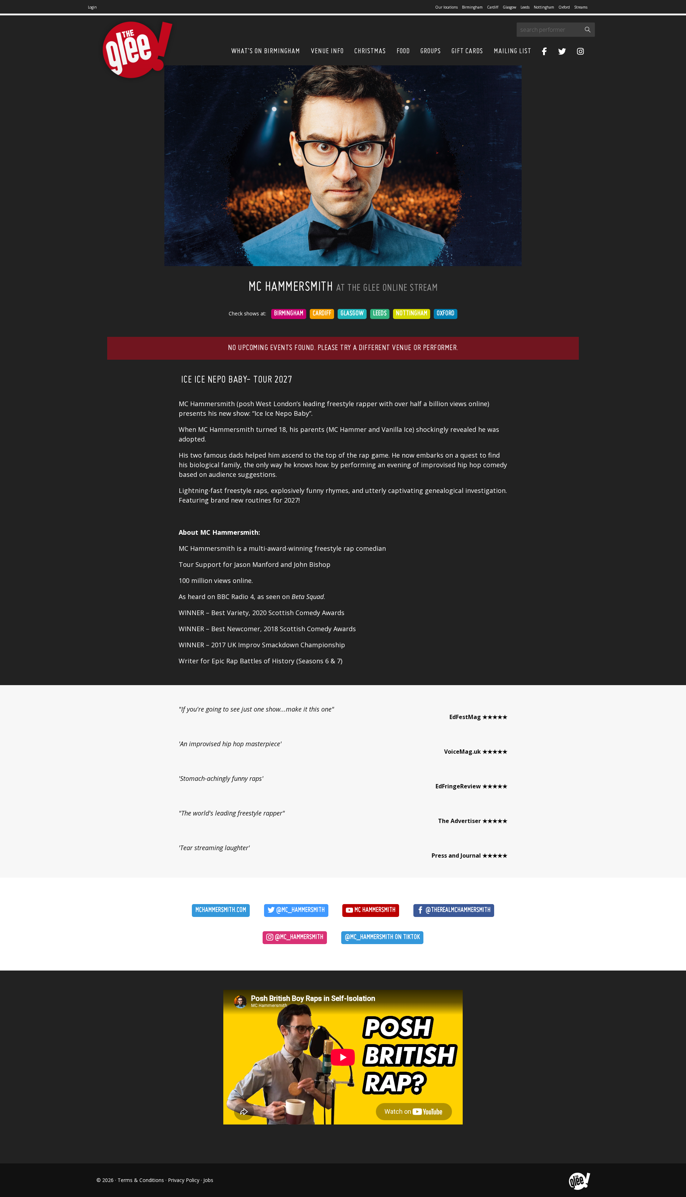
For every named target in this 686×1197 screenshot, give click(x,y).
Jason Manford (256, 564)
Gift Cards (467, 51)
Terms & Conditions (141, 1180)
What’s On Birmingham (265, 51)
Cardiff (492, 7)
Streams (580, 7)
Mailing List (512, 51)
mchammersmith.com (220, 910)
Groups (431, 51)
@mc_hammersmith (300, 910)
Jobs (208, 1180)
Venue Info (327, 51)
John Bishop (312, 564)
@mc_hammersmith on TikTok (382, 937)
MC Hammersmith (374, 910)
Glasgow (509, 7)
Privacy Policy (183, 1180)
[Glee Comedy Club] (137, 50)
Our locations (446, 7)
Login (92, 7)
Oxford (564, 7)
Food (403, 51)
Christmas (370, 51)
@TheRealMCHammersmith (457, 910)
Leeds (525, 7)
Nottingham (544, 7)
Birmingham (472, 7)
